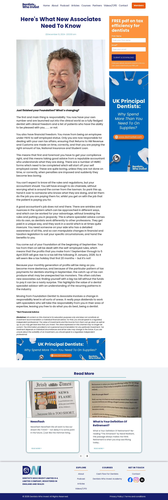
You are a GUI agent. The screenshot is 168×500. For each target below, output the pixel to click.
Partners (97, 5)
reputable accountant (91, 158)
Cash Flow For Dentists (107, 473)
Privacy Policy (116, 496)
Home (46, 5)
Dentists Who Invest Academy (107, 478)
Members (139, 5)
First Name (116, 36)
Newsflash (38, 421)
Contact (123, 5)
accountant (23, 186)
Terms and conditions (135, 496)
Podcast (64, 5)
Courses (86, 5)
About (55, 5)
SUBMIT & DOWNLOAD (124, 57)
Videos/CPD (110, 5)
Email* (114, 45)
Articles (75, 5)
